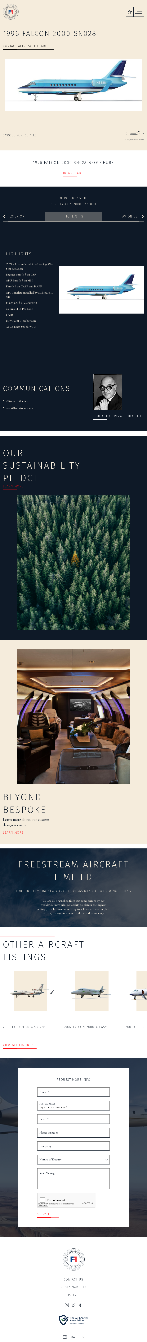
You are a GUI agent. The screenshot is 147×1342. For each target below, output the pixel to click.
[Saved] (129, 12)
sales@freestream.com (19, 408)
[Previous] (4, 217)
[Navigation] (138, 12)
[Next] (143, 217)
